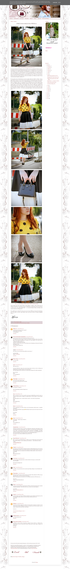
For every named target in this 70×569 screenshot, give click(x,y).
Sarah (14, 467)
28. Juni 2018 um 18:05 (25, 521)
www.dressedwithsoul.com (17, 442)
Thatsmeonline (15, 473)
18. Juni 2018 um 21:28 (19, 418)
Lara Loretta (15, 458)
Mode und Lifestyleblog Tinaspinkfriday (19, 336)
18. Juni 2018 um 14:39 (22, 385)
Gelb (15, 322)
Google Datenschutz (34, 548)
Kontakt (35, 18)
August (49, 71)
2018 (47, 64)
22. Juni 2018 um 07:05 (19, 484)
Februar (49, 89)
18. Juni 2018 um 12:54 (21, 378)
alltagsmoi (14, 503)
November (49, 67)
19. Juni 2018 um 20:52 (20, 458)
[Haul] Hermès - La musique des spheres (53, 80)
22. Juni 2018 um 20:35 (20, 503)
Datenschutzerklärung (45, 18)
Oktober (49, 68)
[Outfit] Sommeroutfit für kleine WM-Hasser (52, 79)
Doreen (14, 406)
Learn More (55, 2)
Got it (59, 2)
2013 (47, 98)
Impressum (39, 18)
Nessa (14, 393)
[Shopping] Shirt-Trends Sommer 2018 (53, 77)
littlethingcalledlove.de (20, 489)
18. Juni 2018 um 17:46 (18, 393)
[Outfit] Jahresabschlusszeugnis (51, 82)
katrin (14, 364)
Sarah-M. (14, 494)
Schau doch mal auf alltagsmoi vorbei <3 (19, 510)
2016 (47, 94)
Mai (48, 85)
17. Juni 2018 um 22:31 (20, 328)
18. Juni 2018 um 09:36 (21, 358)
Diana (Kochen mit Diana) (17, 521)
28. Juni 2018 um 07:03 (22, 515)
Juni (48, 74)
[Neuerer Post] (16, 553)
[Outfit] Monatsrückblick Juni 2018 (52, 75)
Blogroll (31, 18)
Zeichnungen (22, 18)
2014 (47, 97)
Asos (14, 322)
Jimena (14, 484)
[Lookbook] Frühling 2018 (51, 83)
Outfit (17, 322)
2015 (47, 95)
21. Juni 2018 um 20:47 (21, 473)
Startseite (11, 18)
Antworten (14, 333)
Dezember (49, 66)
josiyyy (14, 418)
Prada (19, 322)
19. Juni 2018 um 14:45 (22, 438)
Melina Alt (14, 328)
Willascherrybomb (16, 515)
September (49, 70)
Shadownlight (15, 378)
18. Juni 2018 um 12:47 (18, 364)
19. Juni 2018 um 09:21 (21, 427)
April (48, 86)
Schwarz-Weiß (22, 322)
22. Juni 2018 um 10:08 (19, 494)
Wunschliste (27, 18)
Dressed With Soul (16, 438)
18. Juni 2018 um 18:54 (19, 406)
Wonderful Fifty (15, 427)
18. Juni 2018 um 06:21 (29, 336)
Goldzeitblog (18, 354)
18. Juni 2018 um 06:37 (19, 349)
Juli (48, 73)
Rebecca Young (15, 358)
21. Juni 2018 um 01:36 (18, 467)
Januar (49, 91)
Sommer (25, 322)
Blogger (37, 562)
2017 (47, 92)
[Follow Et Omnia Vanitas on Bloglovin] (49, 48)
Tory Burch (28, 322)
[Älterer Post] (37, 553)
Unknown (14, 447)
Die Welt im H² (16, 18)
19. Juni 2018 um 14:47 (19, 447)
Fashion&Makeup (16, 385)
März (48, 88)
